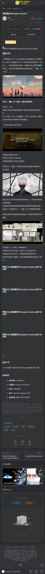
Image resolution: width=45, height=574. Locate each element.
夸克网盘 (11, 42)
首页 (4, 8)
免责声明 (16, 547)
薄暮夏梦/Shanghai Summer (15, 13)
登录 (17, 503)
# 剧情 (23, 426)
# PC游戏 (7, 426)
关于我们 (32, 547)
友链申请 (9, 547)
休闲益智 (15, 8)
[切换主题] (42, 565)
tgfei (9, 18)
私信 (40, 18)
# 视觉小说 (31, 426)
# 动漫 (6, 430)
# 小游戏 (15, 426)
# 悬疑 (13, 430)
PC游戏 (9, 8)
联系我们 (24, 547)
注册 (29, 503)
